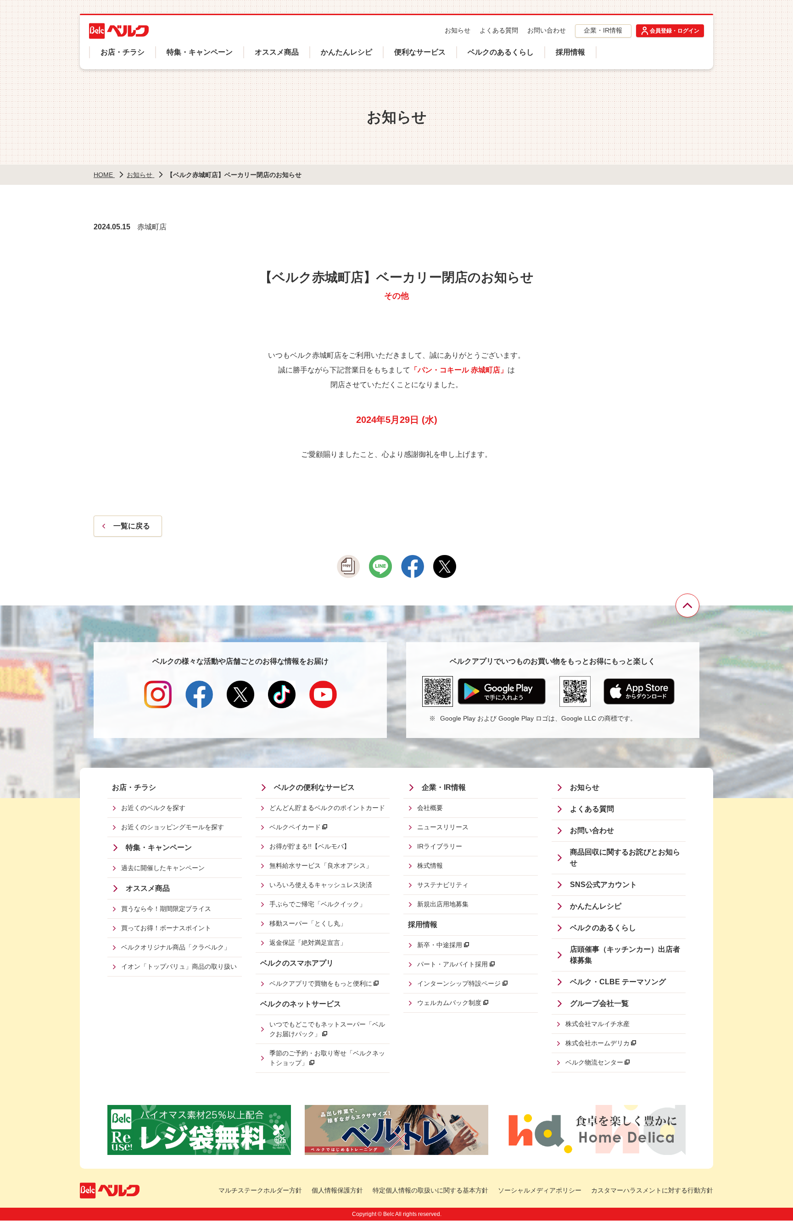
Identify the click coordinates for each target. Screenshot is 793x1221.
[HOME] (119, 31)
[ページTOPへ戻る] (687, 605)
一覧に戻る (131, 526)
